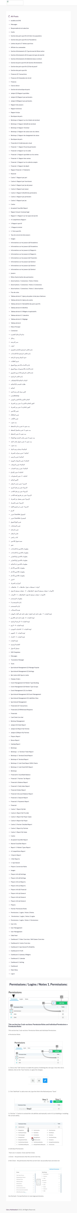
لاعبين (12, 579)
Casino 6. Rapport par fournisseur (21, 181)
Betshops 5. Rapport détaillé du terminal (23, 124)
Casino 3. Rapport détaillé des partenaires (24, 193)
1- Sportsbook (15, 863)
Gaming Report (15, 744)
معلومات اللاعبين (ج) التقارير (19, 556)
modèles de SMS (16, 20)
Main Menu (14, 970)
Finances (13, 82)
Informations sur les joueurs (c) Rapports (23, 250)
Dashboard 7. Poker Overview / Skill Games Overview (27, 939)
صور (12, 545)
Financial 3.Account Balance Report (22, 794)
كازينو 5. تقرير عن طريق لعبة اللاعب (21, 495)
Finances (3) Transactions (19, 74)
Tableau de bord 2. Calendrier (20, 315)
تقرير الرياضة (14, 530)
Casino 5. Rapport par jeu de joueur (22, 185)
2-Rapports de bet (16, 227)
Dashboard (14, 966)
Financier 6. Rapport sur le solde (21, 151)
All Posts (14, 16)
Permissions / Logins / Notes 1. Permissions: (24, 920)
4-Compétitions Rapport (18, 219)
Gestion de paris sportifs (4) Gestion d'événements (26, 62)
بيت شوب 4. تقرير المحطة (18, 434)
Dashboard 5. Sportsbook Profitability (23, 947)
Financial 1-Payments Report (20, 801)
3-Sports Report (16, 855)
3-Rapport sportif (16, 223)
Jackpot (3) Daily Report (18, 725)
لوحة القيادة (14, 641)
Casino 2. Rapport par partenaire (21, 196)
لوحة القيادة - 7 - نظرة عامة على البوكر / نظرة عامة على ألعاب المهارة (31, 614)
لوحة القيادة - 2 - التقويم (18, 633)
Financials (14, 713)
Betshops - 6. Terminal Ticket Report (22, 752)
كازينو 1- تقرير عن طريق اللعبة (20, 507)
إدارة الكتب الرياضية (17, 376)
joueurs (13, 273)
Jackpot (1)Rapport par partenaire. (21, 101)
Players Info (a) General (18, 893)
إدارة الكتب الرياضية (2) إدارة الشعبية (21, 350)
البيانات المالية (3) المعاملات (19, 380)
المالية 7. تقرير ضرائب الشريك (19, 453)
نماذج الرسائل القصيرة (17, 334)
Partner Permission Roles (19, 908)
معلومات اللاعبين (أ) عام (18, 568)
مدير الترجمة (14, 342)
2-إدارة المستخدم (16, 602)
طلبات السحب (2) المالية (18, 384)
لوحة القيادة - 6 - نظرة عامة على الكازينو (22, 618)
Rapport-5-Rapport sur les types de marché (24, 216)
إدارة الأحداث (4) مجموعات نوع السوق (22, 369)
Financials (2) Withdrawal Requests (22, 709)
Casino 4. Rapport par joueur (20, 189)
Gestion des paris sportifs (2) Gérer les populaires (26, 36)
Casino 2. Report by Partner (19, 828)
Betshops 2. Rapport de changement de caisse (25, 135)
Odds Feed (14, 935)
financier (13, 173)
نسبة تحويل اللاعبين (16, 541)
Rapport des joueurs (17, 105)
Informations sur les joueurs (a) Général (23, 262)
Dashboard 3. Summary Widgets (21, 954)
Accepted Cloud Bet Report (19, 208)
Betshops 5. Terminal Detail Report (22, 755)
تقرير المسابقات (15, 526)
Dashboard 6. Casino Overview (20, 943)
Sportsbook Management (19, 702)
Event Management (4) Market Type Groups (24, 686)
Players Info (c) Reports (18, 882)
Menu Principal (15, 327)
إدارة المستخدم (15, 606)
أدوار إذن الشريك (16, 583)
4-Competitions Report (18, 851)
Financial (13, 805)
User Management (16, 928)
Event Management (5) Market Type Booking (25, 683)
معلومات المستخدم (16, 598)
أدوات (12, 346)
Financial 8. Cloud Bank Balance (20, 774)
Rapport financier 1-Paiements (20, 170)
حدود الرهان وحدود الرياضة (18, 357)
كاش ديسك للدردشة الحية (18, 392)
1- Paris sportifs (16, 231)
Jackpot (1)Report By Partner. (20, 732)
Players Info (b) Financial (18, 889)
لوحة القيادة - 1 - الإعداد (18, 637)
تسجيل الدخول (15, 648)
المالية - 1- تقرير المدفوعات (19, 476)
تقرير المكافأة (15, 415)
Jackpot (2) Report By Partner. (20, 729)
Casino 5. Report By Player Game (21, 817)
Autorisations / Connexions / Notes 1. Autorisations (27, 288)
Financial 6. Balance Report (19, 782)
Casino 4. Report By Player (19, 820)
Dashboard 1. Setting (17, 962)
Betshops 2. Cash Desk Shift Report (22, 767)
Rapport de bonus (16, 108)
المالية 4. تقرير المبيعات (18, 464)
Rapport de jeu (15, 112)
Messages (14, 24)
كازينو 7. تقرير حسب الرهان (19, 484)
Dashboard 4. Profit (17, 951)
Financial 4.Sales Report (18, 790)
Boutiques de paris (16, 116)
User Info (14, 924)
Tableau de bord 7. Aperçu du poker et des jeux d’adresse (28, 296)
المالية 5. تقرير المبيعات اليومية (20, 461)
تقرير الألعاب (14, 418)
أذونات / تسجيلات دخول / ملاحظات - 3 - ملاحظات (25, 587)
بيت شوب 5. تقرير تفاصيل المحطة (21, 430)
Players (13, 905)
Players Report (15, 736)
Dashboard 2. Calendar (18, 958)
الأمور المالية (14, 480)
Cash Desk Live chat (17, 717)
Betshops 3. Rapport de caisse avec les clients (25, 131)
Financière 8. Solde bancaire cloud (21, 143)
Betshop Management (18, 721)
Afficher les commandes (18, 47)
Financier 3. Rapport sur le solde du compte (24, 162)
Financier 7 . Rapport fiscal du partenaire (23, 147)
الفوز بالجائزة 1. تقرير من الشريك (20, 407)
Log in (13, 974)
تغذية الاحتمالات (15, 610)
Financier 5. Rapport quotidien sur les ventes (24, 154)
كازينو (12, 510)
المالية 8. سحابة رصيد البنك (19, 449)
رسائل (13, 338)
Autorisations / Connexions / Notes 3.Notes (24, 281)
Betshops (14, 748)
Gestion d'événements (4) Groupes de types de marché (27, 55)
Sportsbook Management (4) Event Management (26, 694)
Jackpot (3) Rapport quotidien (20, 93)
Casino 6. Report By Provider (20, 813)
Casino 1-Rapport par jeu (18, 200)
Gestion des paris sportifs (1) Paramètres (23, 40)
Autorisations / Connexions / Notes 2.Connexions (26, 285)
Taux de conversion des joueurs (20, 235)
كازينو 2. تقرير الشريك (17, 503)
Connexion (14, 330)
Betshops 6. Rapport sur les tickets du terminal (25, 120)
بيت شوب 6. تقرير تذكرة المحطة (20, 426)
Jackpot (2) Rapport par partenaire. (21, 97)
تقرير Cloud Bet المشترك (18, 518)
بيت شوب (14, 422)
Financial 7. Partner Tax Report (20, 778)
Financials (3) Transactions (19, 706)
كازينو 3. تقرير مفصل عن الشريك (20, 499)
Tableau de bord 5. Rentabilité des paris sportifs (25, 304)
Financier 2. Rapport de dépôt (20, 166)
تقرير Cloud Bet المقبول (18, 514)
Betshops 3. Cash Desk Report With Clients (24, 763)
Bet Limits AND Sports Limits (20, 675)
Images (13, 239)
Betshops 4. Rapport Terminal (20, 128)
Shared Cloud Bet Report (18, 843)
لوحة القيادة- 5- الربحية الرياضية (20, 621)
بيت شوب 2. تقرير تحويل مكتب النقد (21, 441)
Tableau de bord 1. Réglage (19, 319)
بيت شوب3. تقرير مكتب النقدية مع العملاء (23, 438)
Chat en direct (15, 85)
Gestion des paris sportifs (19, 70)
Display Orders (15, 679)
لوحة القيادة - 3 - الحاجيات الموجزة (21, 629)
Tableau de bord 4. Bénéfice (19, 307)
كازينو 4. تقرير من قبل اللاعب (19, 491)
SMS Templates (15, 652)
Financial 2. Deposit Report (19, 797)
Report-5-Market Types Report (21, 847)
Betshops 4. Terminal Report (19, 759)
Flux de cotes (15, 292)
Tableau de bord (16, 323)
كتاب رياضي (14, 537)
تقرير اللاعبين (15, 411)
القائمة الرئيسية (15, 644)
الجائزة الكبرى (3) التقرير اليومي (20, 399)
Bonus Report (15, 740)
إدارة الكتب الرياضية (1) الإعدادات (20, 353)
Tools (12, 663)
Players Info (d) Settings (18, 874)
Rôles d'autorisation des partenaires (22, 277)
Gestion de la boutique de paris (20, 89)
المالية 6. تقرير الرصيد (17, 457)
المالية (13, 388)
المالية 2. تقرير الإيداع (17, 472)
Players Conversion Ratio (19, 866)
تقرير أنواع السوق (16, 522)
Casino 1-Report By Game (19, 832)
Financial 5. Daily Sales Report (20, 786)
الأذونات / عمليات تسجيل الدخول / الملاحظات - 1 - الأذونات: (28, 595)
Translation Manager (17, 660)
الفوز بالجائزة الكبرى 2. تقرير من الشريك (22, 403)
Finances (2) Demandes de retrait (21, 78)
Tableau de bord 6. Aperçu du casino (22, 300)
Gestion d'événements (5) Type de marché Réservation (27, 51)
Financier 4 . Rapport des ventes (21, 158)
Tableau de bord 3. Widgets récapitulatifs (23, 311)
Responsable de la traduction (20, 28)
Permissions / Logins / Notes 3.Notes (22, 912)
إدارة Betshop (15, 396)
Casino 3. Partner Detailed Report (21, 824)
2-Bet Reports (15, 859)
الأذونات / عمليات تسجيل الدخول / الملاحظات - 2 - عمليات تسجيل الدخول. (32, 591)
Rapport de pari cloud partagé (20, 212)
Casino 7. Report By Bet (18, 809)
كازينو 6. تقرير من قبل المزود (19, 487)
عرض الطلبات (15, 361)
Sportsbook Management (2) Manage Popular (25, 667)
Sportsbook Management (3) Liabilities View (24, 698)
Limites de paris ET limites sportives (22, 43)
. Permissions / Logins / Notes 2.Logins (23, 916)
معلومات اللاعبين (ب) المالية (19, 564)
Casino (13, 204)
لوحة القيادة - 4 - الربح (17, 625)
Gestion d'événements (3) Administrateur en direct (26, 59)
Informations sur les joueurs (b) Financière (24, 258)
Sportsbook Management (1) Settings (22, 671)
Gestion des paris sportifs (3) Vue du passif (24, 66)
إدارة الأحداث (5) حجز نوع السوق (20, 365)
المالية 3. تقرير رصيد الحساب (19, 468)
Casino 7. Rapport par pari (19, 177)
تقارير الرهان (14, 533)
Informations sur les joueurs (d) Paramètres (24, 242)
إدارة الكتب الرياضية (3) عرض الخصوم (22, 373)
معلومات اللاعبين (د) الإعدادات (19, 549)
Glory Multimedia (11, 1209)
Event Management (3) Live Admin (21, 690)
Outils (13, 32)
